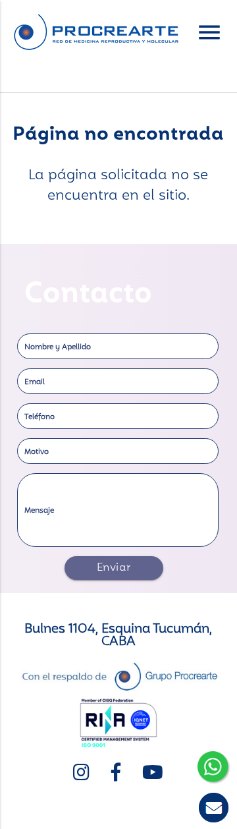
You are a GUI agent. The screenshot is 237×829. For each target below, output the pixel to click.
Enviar (114, 568)
